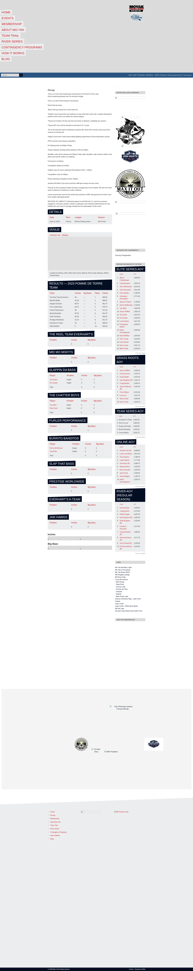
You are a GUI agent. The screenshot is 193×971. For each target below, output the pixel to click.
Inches (74, 340)
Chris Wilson (124, 392)
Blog (6, 59)
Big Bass (92, 340)
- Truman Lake (120, 587)
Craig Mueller (124, 383)
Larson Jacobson (126, 454)
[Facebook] (115, 87)
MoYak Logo (119, 608)
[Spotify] (120, 87)
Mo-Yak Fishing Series (141, 75)
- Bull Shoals (119, 582)
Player (52, 375)
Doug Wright (124, 377)
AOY (135, 274)
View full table (140, 353)
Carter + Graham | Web (137, 969)
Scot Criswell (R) (126, 543)
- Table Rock (119, 584)
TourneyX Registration (123, 255)
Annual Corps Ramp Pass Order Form (128, 611)
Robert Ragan (125, 514)
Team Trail (10, 35)
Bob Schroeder (125, 470)
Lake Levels (119, 604)
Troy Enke (53, 451)
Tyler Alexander (125, 290)
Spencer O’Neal (125, 302)
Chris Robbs (124, 293)
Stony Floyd (124, 398)
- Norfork (118, 594)
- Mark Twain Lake (121, 596)
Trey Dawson (124, 457)
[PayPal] (117, 87)
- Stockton (118, 591)
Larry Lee (123, 395)
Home (6, 12)
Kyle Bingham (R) (126, 380)
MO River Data (120, 577)
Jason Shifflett (125, 311)
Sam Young (124, 339)
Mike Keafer (124, 348)
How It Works (13, 53)
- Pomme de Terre (121, 589)
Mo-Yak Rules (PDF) (122, 572)
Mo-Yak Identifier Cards (123, 567)
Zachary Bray (124, 508)
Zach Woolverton (126, 286)
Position (53, 340)
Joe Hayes (53, 379)
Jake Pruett (124, 473)
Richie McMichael (56, 448)
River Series (12, 41)
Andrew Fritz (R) (125, 450)
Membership (12, 24)
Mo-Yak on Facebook (122, 570)
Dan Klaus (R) (125, 463)
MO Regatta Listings (122, 575)
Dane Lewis (124, 345)
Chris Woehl (124, 342)
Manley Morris (125, 466)
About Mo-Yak (13, 29)
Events (8, 18)
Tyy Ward (53, 405)
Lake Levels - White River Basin (126, 606)
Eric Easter (54, 383)
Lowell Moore (124, 460)
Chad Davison (125, 283)
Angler (121, 274)
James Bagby (124, 476)
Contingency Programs (22, 47)
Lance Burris (124, 321)
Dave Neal (53, 408)
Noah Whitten (124, 336)
